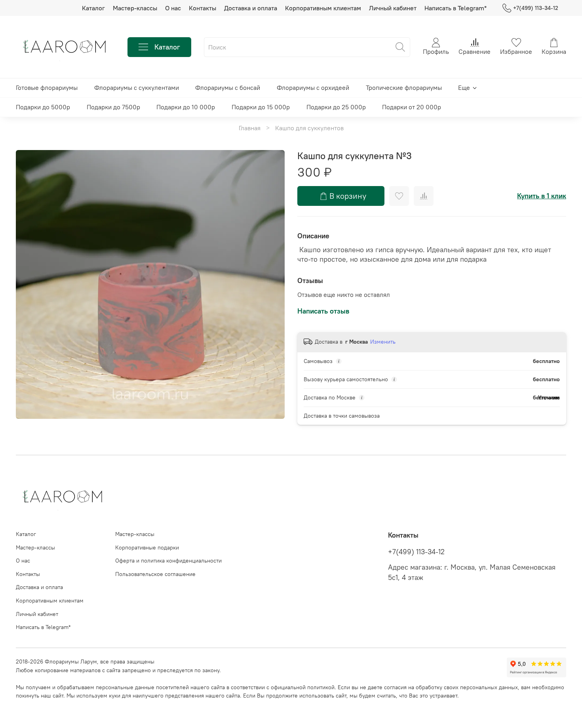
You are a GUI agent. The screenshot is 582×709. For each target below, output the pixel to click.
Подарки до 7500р (113, 107)
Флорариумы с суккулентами (136, 87)
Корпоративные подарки (147, 547)
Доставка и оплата (250, 8)
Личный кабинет (393, 8)
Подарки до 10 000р (185, 107)
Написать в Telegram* (455, 8)
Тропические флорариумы (404, 87)
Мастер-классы (135, 8)
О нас (173, 8)
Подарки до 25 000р (336, 107)
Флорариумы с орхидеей (313, 87)
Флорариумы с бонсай (227, 87)
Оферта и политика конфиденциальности (168, 560)
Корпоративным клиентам (323, 8)
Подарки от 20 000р (411, 107)
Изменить (383, 341)
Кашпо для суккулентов (309, 128)
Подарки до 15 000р (261, 107)
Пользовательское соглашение (155, 574)
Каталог (93, 8)
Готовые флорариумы (47, 87)
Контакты (202, 8)
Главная (250, 128)
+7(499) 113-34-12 (535, 7)
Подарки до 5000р (43, 107)
